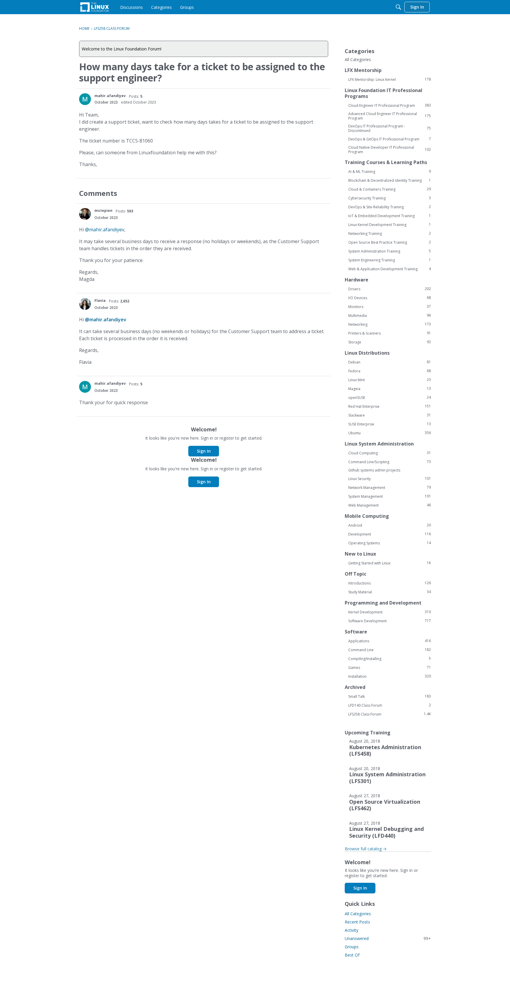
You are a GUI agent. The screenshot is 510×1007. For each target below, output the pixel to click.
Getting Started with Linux (389, 563)
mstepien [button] (103, 210)
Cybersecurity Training (389, 198)
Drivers (389, 289)
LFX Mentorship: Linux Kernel (389, 79)
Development (389, 534)
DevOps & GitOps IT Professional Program (389, 139)
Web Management (389, 505)
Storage (389, 342)
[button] (85, 99)
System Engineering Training (389, 260)
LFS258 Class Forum (389, 714)
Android (389, 525)
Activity (351, 930)
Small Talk (389, 696)
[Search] (398, 7)
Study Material (389, 592)
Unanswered (388, 938)
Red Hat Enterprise (389, 406)
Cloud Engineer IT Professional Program (389, 105)
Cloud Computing (389, 453)
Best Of (352, 955)
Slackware (389, 415)
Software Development (389, 620)
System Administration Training (389, 251)
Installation (389, 676)
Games (389, 667)
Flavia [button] (100, 300)
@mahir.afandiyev (104, 229)
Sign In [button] (204, 451)
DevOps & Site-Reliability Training (389, 206)
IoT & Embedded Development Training (389, 215)
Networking (389, 324)
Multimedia (389, 315)
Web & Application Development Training (389, 268)
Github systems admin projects (374, 470)
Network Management (389, 487)
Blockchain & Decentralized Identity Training (389, 180)
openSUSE (389, 397)
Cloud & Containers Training (389, 189)
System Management (389, 496)
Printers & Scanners (389, 333)
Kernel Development (389, 612)
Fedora (389, 371)
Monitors (389, 306)
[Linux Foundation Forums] (94, 7)
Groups (352, 946)
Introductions (389, 583)
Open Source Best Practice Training (389, 242)
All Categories (358, 59)
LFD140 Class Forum (389, 705)
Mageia (389, 388)
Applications (389, 641)
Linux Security (389, 478)
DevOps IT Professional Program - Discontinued (389, 128)
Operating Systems (389, 543)
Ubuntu (389, 432)
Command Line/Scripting (389, 461)
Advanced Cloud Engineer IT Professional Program (389, 116)
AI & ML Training (389, 171)
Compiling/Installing (389, 658)
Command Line (389, 649)
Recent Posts (357, 922)
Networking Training (389, 233)
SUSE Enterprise (389, 424)
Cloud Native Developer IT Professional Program (389, 149)
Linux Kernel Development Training (389, 224)
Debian (389, 362)
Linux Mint (389, 379)
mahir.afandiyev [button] (110, 95)
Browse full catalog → (366, 849)
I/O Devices (389, 297)
